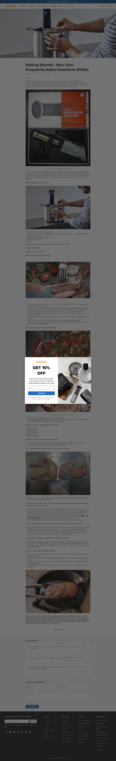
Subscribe (41, 393)
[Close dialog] (88, 359)
